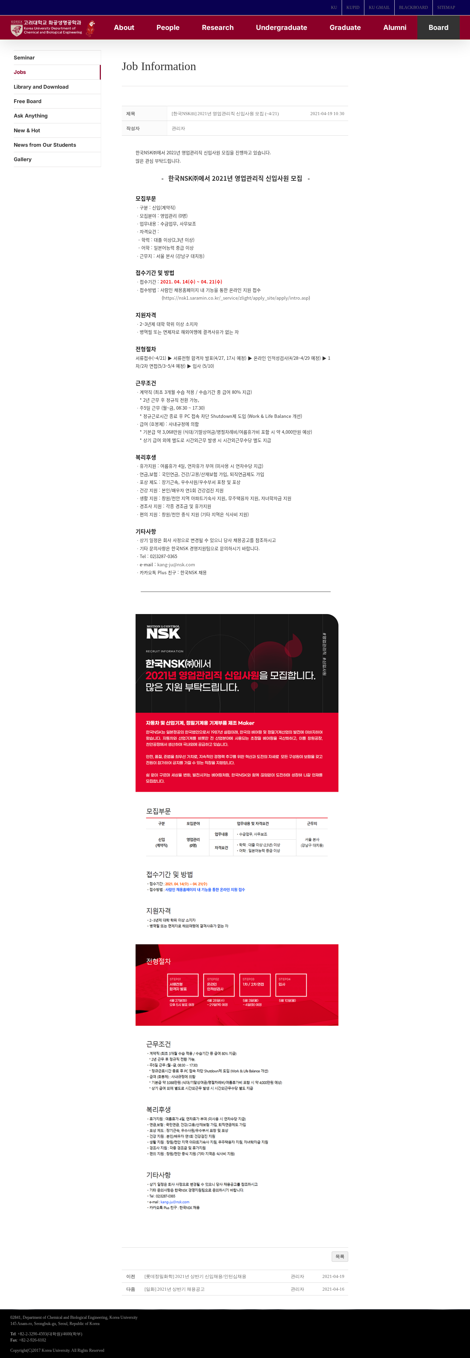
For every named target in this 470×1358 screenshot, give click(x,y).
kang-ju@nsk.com (176, 564)
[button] (178, 128)
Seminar (24, 57)
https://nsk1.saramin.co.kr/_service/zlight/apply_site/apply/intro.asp (236, 297)
